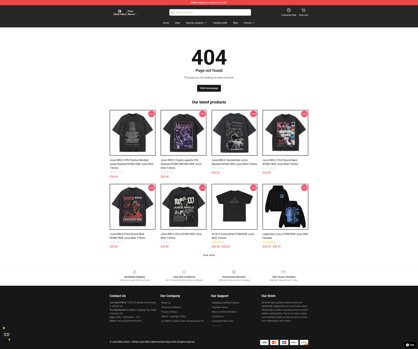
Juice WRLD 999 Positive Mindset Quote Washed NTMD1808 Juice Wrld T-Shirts (131, 164)
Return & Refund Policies (224, 311)
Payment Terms (220, 307)
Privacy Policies (169, 311)
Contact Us (217, 316)
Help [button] (412, 345)
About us (165, 302)
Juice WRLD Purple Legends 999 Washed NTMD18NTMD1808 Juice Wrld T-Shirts (181, 164)
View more (209, 255)
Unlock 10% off (6, 334)
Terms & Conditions (171, 307)
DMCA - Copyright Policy (173, 316)
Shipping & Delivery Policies (225, 302)
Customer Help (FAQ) (222, 321)
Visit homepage (209, 88)
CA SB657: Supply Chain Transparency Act (182, 321)
